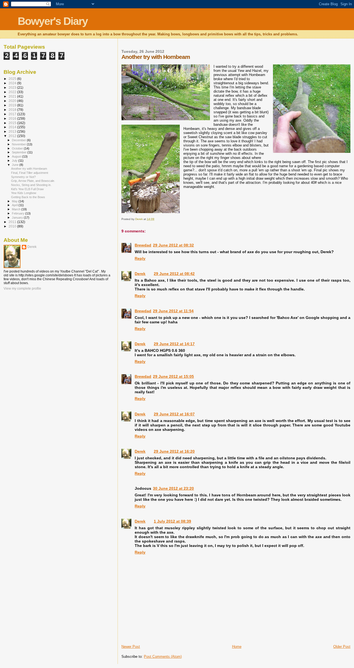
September (19, 152)
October (18, 148)
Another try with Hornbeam (29, 168)
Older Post (341, 647)
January (18, 217)
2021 (13, 96)
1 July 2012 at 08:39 (172, 521)
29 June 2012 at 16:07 (174, 414)
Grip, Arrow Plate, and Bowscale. (33, 180)
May (15, 201)
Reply (140, 258)
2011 (13, 222)
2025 (13, 78)
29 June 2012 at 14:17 (174, 344)
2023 (13, 87)
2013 (13, 131)
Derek (140, 273)
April (15, 205)
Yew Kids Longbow (23, 193)
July (15, 160)
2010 (13, 226)
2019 (13, 105)
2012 (13, 136)
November (19, 144)
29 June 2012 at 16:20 (174, 451)
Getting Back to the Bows (28, 197)
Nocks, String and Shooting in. (31, 185)
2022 (13, 92)
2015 (13, 123)
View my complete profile (22, 288)
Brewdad (143, 245)
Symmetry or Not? (23, 177)
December (19, 140)
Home (236, 647)
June (15, 164)
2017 (13, 114)
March (16, 209)
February (18, 213)
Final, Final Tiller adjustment (29, 172)
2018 (13, 109)
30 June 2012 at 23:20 (173, 488)
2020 (13, 101)
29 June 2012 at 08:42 (174, 273)
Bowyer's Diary (53, 21)
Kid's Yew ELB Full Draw (27, 189)
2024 (13, 83)
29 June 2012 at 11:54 (173, 311)
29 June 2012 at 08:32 (173, 245)
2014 (13, 127)
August (17, 156)
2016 (13, 118)
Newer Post (130, 647)
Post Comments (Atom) (163, 656)
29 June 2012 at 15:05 (173, 376)
